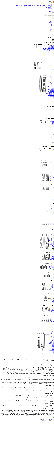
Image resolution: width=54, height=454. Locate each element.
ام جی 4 (53, 344)
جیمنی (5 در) (52, 289)
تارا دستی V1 (52, 60)
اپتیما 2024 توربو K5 (51, 268)
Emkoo (53, 348)
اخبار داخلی (50, 5)
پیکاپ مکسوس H (51, 332)
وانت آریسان (52, 45)
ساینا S (53, 80)
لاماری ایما (52, 187)
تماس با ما (50, 11)
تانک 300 (53, 340)
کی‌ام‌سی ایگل (52, 180)
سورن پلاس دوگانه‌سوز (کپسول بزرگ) (48, 49)
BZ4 (53, 236)
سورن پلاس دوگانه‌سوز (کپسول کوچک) (48, 48)
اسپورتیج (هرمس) (51, 267)
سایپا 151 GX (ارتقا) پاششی (50, 93)
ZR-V (53, 301)
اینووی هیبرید (52, 165)
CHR (53, 246)
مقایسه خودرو (25, 5)
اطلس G (52, 78)
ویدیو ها (51, 6)
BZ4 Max (52, 237)
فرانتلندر (53, 245)
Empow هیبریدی (51, 350)
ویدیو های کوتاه (50, 27)
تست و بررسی (43, 5)
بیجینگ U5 (52, 331)
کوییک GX (52, 85)
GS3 (53, 347)
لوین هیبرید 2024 (51, 233)
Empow (53, 349)
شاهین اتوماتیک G (51, 90)
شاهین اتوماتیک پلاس (51, 91)
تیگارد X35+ (52, 333)
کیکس (53, 209)
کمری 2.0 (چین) (51, 238)
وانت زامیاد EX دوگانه (51, 97)
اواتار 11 (53, 163)
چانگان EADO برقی (51, 95)
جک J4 (53, 172)
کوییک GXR (52, 87)
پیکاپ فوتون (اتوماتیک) (51, 67)
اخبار (51, 4)
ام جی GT (52, 346)
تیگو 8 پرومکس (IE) (51, 132)
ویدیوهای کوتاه (48, 7)
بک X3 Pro (52, 177)
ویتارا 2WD (52, 285)
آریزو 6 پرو (52, 122)
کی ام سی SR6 (52, 178)
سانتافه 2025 (52, 259)
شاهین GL (52, 88)
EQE (53, 224)
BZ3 (53, 235)
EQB (53, 223)
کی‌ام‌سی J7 (52, 175)
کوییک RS (52, 83)
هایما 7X (53, 66)
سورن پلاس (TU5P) (51, 46)
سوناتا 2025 (52, 258)
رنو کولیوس (52, 337)
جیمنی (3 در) (52, 288)
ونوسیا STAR (52, 341)
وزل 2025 (52, 296)
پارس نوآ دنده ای (51, 94)
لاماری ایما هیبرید (51, 188)
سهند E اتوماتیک (51, 76)
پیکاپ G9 (52, 158)
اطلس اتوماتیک (52, 79)
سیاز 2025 (52, 283)
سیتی (53, 297)
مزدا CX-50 (52, 276)
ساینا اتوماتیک (52, 82)
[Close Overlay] (53, 16)
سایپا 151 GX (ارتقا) (51, 92)
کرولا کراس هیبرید (51, 234)
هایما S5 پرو (52, 63)
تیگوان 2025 (52, 311)
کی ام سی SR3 (52, 179)
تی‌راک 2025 (52, 309)
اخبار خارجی (47, 5)
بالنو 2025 (52, 284)
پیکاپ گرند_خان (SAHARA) (50, 335)
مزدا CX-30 (52, 275)
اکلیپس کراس (52, 321)
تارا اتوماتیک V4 (52, 61)
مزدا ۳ (53, 164)
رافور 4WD (52, 242)
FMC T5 (53, 196)
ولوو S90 (52, 351)
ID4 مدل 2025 (52, 308)
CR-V (53, 300)
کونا (53, 257)
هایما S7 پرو (52, 64)
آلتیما (53, 210)
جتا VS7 (53, 339)
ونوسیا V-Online (51, 342)
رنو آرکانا (52, 336)
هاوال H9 (52, 161)
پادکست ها (21, 5)
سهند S (53, 75)
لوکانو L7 (52, 328)
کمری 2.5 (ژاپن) (51, 240)
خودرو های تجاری (34, 5)
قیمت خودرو (50, 29)
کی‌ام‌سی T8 (52, 173)
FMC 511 (52, 198)
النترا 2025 (52, 255)
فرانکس (53, 287)
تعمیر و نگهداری (39, 5)
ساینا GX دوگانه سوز (51, 81)
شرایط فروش (50, 9)
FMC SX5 (52, 197)
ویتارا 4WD (52, 286)
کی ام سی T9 (52, 174)
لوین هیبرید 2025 (51, 232)
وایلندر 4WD (52, 244)
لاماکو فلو (52, 189)
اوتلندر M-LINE (52, 319)
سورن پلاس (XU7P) (51, 47)
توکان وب (43, 420)
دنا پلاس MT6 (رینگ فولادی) (50, 50)
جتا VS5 (53, 338)
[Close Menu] (53, 18)
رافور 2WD (52, 241)
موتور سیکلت (18, 5)
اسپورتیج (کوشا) (51, 266)
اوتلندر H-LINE (52, 320)
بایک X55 (52, 330)
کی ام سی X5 (52, 176)
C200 (53, 221)
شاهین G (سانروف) (51, 89)
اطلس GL (52, 77)
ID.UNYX (52, 310)
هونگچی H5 (52, 159)
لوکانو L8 (52, 329)
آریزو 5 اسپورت (52, 121)
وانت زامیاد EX (52, 96)
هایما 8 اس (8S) (52, 65)
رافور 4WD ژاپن (51, 243)
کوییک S (53, 84)
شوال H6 (52, 160)
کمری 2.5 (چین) (51, 239)
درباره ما (51, 10)
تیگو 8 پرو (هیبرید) (51, 131)
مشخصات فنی (50, 8)
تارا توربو (52, 62)
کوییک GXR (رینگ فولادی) (50, 86)
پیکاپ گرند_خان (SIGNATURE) (49, 334)
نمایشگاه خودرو (29, 5)
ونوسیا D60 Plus (51, 343)
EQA (53, 222)
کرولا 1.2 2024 (52, 231)
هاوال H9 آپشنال (51, 162)
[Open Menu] (53, 0)
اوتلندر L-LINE (52, 318)
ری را (53, 68)
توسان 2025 (52, 256)
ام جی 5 (53, 345)
